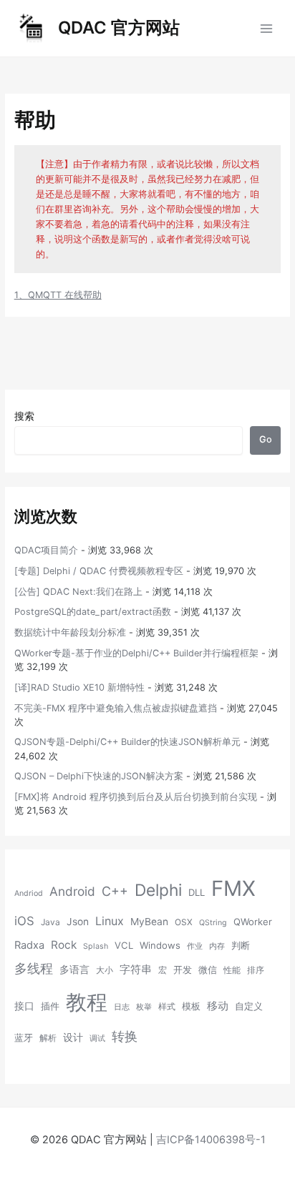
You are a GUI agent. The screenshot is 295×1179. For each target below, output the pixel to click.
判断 (240, 945)
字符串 (136, 969)
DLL (196, 892)
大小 (104, 970)
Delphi (158, 889)
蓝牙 (23, 1037)
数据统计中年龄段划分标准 (70, 632)
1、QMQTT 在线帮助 (58, 295)
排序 (255, 970)
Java (50, 922)
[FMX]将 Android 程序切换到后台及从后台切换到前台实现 (135, 796)
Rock (64, 945)
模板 (191, 1006)
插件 (50, 1006)
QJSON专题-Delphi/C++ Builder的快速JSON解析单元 (127, 741)
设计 (73, 1037)
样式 (166, 1006)
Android (72, 891)
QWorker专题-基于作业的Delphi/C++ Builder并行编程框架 (136, 653)
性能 (232, 970)
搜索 (24, 416)
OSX (184, 922)
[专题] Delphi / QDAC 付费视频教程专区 (98, 571)
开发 (182, 969)
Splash (95, 946)
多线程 (33, 968)
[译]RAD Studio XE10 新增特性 (79, 687)
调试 (97, 1038)
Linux (109, 921)
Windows (160, 945)
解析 (48, 1037)
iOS (24, 921)
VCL (124, 945)
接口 (24, 1006)
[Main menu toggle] (267, 28)
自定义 (249, 1006)
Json (78, 921)
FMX (233, 888)
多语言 (74, 969)
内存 (217, 946)
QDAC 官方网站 (119, 27)
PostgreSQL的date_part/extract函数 (92, 611)
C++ (115, 891)
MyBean (149, 921)
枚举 (144, 1007)
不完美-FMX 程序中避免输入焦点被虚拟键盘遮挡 (115, 708)
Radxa (29, 945)
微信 (207, 969)
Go (265, 439)
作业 (195, 946)
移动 (217, 1005)
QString (213, 922)
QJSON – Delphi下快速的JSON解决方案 (98, 776)
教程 (86, 1002)
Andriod (28, 893)
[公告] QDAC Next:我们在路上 (78, 591)
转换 (124, 1036)
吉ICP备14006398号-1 (211, 1139)
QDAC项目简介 (46, 550)
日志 (122, 1007)
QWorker (252, 921)
